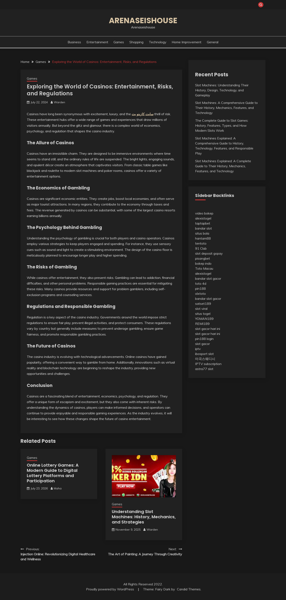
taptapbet (202, 223)
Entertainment (97, 42)
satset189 (203, 303)
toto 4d (200, 283)
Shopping (136, 42)
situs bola (202, 233)
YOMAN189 (204, 319)
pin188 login (204, 339)
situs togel (202, 313)
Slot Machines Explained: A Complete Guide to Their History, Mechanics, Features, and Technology (223, 166)
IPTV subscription (208, 364)
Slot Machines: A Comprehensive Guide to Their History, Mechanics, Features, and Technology (226, 108)
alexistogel (203, 218)
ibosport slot (204, 354)
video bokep (204, 213)
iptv (198, 349)
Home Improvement (186, 42)
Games (118, 42)
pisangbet (202, 258)
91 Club (201, 248)
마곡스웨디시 (205, 359)
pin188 (200, 288)
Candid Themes (189, 589)
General (212, 42)
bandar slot (203, 228)
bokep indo (203, 263)
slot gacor (202, 344)
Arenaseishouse (143, 20)
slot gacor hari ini (207, 329)
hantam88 (203, 238)
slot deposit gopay (209, 253)
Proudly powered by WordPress (110, 589)
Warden (59, 102)
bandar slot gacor (208, 278)
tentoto (200, 243)
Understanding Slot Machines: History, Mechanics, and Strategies (144, 517)
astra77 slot (204, 369)
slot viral (201, 308)
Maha (58, 488)
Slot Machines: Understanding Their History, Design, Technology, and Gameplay (222, 90)
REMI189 (202, 324)
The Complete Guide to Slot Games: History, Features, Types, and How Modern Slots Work (221, 125)
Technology (157, 42)
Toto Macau (204, 268)
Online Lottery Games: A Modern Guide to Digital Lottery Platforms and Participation (53, 473)
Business (74, 42)
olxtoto (200, 293)
